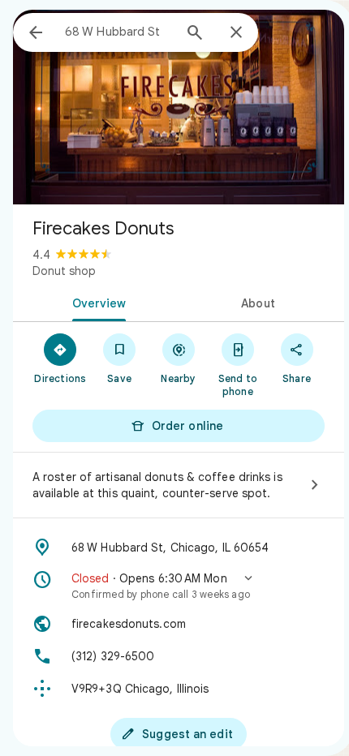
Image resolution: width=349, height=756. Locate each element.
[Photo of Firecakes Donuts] (178, 107)
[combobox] (118, 31)
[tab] (95, 301)
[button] (178, 586)
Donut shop (64, 271)
